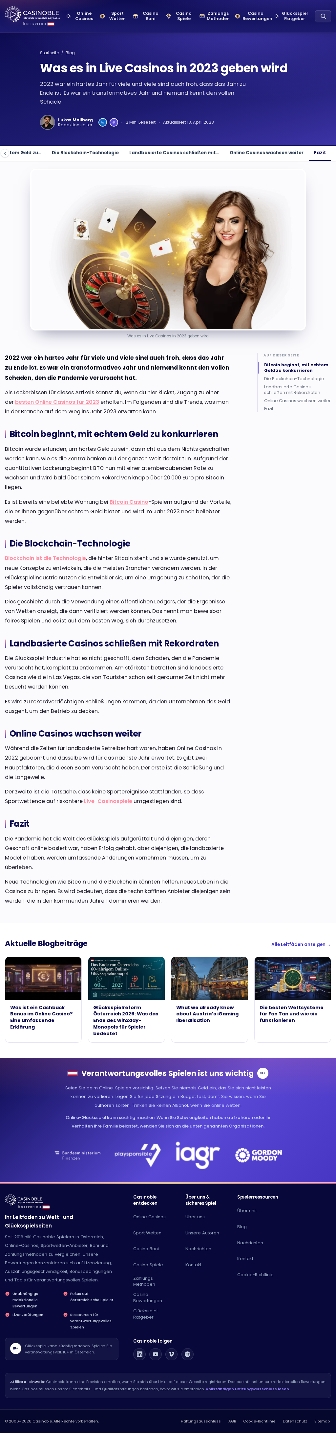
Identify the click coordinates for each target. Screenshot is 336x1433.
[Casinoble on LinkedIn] (139, 1354)
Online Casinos (149, 1217)
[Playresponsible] (138, 1155)
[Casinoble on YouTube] (155, 1354)
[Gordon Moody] (258, 1155)
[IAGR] (198, 1155)
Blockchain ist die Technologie (45, 558)
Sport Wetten (147, 1233)
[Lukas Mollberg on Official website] (114, 122)
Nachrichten (198, 1249)
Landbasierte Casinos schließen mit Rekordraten (292, 389)
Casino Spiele (148, 1265)
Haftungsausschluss (201, 1421)
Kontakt (193, 1265)
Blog (70, 53)
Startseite (49, 53)
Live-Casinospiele (108, 801)
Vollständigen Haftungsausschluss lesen (247, 1389)
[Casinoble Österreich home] (24, 1199)
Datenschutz (295, 1421)
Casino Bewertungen (147, 1297)
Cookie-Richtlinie (255, 1275)
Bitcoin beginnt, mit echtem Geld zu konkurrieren (296, 367)
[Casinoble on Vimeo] (171, 1354)
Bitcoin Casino (129, 502)
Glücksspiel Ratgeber (145, 1314)
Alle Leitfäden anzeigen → (301, 944)
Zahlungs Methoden (144, 1281)
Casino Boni (146, 1249)
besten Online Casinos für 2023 (57, 402)
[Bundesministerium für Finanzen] (77, 1155)
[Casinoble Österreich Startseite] (32, 14)
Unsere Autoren (202, 1233)
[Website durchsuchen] (323, 16)
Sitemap (322, 1421)
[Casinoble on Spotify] (187, 1354)
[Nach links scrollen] (5, 153)
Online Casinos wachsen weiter (267, 153)
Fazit (320, 153)
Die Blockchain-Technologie (85, 153)
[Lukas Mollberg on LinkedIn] (102, 122)
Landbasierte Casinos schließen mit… (174, 153)
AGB (232, 1421)
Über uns (195, 1217)
